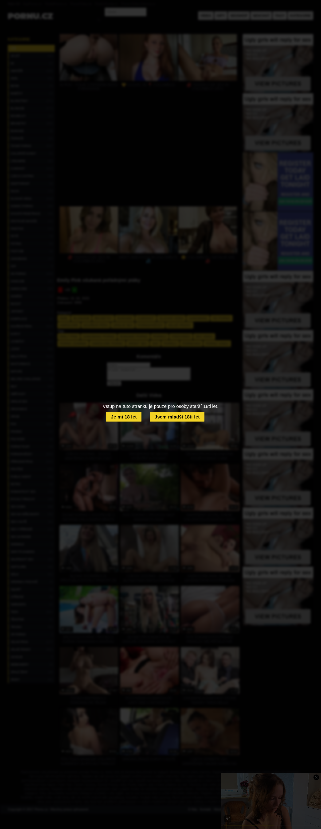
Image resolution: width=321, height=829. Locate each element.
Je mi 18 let (124, 416)
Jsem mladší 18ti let (177, 416)
